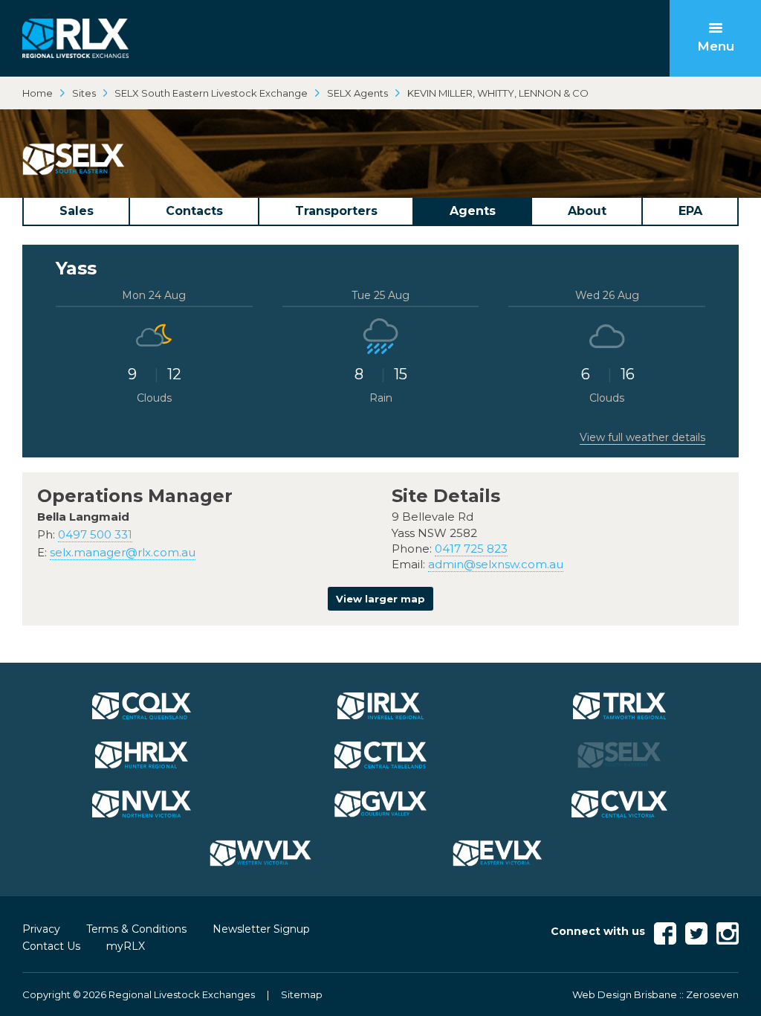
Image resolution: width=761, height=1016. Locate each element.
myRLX (125, 946)
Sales (76, 211)
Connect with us (598, 931)
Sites (84, 93)
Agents (473, 211)
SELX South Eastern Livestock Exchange (211, 93)
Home (37, 93)
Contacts (194, 211)
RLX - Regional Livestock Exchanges (75, 38)
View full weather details (642, 437)
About (587, 211)
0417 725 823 (471, 548)
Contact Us (51, 946)
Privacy (41, 929)
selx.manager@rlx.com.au (122, 552)
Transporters (336, 211)
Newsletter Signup (261, 929)
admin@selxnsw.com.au (495, 564)
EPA (690, 211)
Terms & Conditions (136, 929)
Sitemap (302, 994)
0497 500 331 (95, 534)
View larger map (380, 599)
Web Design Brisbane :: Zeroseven (655, 994)
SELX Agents (357, 93)
